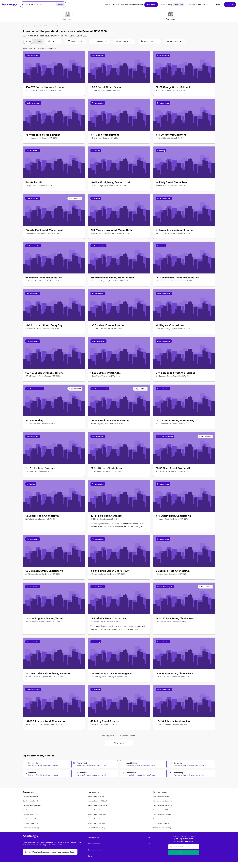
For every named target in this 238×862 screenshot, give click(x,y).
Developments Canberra (31, 814)
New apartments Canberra (97, 814)
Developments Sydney (30, 796)
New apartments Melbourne (97, 805)
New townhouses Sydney (161, 796)
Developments (28, 26)
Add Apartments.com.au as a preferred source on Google (52, 852)
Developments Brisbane (31, 810)
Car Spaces (123, 41)
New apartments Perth (95, 819)
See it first (151, 4)
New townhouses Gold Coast (162, 801)
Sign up (230, 4)
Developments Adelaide (31, 823)
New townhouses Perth (160, 819)
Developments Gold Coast (32, 801)
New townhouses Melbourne (162, 805)
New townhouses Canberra (162, 814)
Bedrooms (75, 41)
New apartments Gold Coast (97, 801)
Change (60, 4)
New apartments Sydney (96, 796)
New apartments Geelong (96, 828)
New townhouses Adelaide (162, 823)
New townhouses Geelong (162, 828)
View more (119, 743)
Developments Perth (30, 819)
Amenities (174, 41)
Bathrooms (99, 41)
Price (54, 41)
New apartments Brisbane (96, 810)
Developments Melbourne (32, 805)
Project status (149, 41)
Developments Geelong (31, 828)
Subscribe (184, 852)
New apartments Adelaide (96, 823)
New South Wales (42, 26)
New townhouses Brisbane (162, 810)
